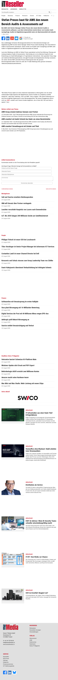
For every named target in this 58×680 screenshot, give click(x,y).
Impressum (32, 644)
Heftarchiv (6, 662)
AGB (31, 640)
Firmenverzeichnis (8, 664)
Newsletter (6, 656)
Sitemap (5, 660)
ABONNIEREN (13, 9)
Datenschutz (33, 642)
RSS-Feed (6, 658)
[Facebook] (5, 674)
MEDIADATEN (5, 9)
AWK (8, 100)
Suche (41, 9)
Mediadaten (33, 628)
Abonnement (33, 638)
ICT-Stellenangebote (8, 666)
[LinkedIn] (10, 674)
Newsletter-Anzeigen (35, 630)
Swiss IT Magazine (35, 645)
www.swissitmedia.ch (9, 644)
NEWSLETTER (22, 9)
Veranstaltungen (34, 632)
